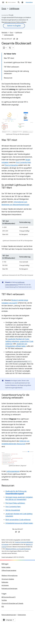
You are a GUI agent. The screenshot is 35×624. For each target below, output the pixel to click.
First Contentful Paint (23, 162)
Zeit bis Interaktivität (12, 510)
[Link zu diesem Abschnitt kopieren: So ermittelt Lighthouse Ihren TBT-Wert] (14, 188)
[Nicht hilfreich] (17, 38)
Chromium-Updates (8, 579)
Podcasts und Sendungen (9, 588)
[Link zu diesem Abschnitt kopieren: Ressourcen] (16, 486)
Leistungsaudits (8, 35)
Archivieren (5, 585)
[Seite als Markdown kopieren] (10, 47)
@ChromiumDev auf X (8, 597)
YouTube (4, 600)
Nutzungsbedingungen (9, 615)
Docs (4, 8)
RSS (3, 606)
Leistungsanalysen (12, 471)
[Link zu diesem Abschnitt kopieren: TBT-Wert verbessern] (26, 294)
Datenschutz (22, 615)
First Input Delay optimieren (15, 503)
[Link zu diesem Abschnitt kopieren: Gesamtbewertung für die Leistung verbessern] (25, 398)
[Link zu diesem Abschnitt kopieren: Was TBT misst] (19, 140)
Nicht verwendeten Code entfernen (18, 520)
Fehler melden (6, 567)
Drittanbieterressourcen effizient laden (19, 523)
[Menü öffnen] (3, 2)
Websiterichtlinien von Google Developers (18, 549)
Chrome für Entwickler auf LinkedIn (12, 603)
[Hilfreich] (14, 38)
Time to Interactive (11, 165)
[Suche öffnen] (19, 2)
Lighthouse (14, 8)
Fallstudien (5, 582)
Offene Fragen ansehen (9, 570)
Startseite (4, 32)
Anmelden (29, 2)
